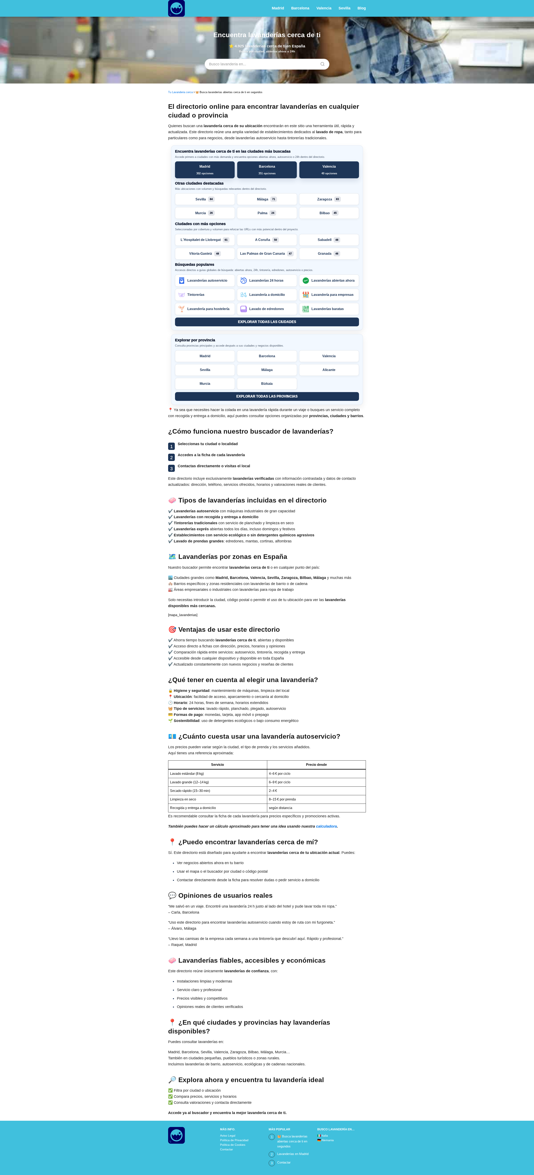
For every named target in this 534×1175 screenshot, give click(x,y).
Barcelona (300, 8)
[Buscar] (321, 63)
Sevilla (344, 8)
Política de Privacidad (234, 1140)
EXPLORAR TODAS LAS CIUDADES (267, 322)
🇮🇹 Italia (322, 1135)
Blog (362, 8)
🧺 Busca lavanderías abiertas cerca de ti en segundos (292, 1141)
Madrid (278, 8)
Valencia (323, 8)
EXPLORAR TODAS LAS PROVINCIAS (267, 396)
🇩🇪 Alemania (325, 1140)
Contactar (226, 1149)
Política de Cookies (232, 1144)
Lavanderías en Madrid (293, 1154)
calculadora (326, 826)
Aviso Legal (227, 1135)
